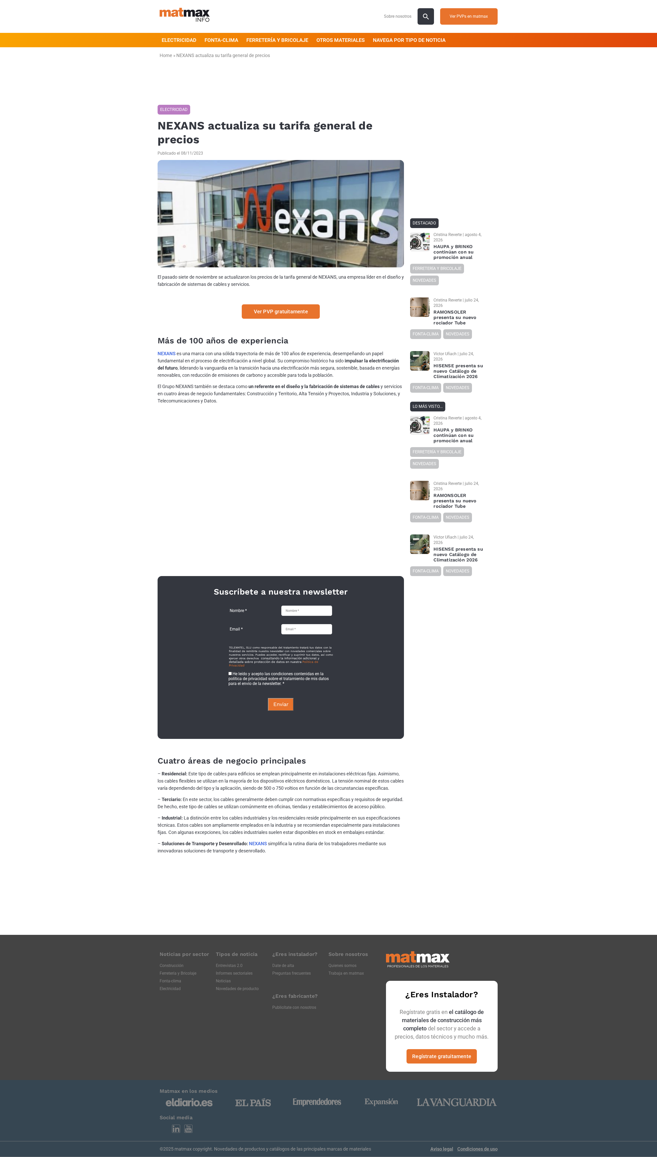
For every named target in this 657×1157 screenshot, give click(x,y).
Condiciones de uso (477, 1149)
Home (166, 55)
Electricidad (170, 988)
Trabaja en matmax (346, 973)
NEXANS (167, 353)
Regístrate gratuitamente (441, 1056)
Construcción (171, 965)
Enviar (280, 704)
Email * (236, 629)
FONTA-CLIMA (221, 40)
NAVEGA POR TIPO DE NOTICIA (409, 40)
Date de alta (283, 965)
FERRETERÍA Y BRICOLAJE (277, 40)
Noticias (223, 981)
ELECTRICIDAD (179, 40)
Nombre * (238, 610)
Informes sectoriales (234, 973)
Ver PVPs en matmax (469, 16)
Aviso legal (441, 1149)
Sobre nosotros (397, 16)
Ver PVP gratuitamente (281, 311)
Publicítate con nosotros (294, 1007)
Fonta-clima (170, 981)
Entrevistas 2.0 (229, 965)
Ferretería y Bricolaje (178, 973)
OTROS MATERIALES (340, 40)
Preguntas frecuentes (291, 973)
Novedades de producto (237, 988)
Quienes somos (342, 965)
